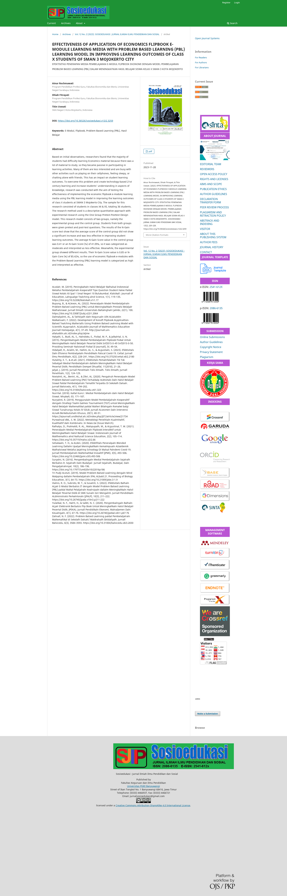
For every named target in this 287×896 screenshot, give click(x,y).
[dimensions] (215, 500)
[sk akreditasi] (215, 129)
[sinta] (213, 511)
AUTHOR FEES (208, 242)
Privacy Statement (211, 352)
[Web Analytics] (197, 698)
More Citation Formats (157, 234)
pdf (150, 151)
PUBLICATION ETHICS (213, 189)
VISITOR (205, 229)
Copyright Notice (210, 347)
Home (55, 34)
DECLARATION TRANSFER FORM (210, 200)
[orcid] (215, 461)
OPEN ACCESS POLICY (213, 174)
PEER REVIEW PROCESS (214, 207)
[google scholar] (215, 445)
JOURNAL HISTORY (211, 247)
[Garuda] (215, 429)
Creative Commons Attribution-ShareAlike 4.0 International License (153, 805)
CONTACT (206, 252)
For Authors (201, 62)
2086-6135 (216, 308)
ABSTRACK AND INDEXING (209, 222)
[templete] (213, 273)
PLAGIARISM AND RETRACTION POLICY (213, 213)
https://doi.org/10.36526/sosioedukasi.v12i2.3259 (85, 120)
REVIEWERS (207, 169)
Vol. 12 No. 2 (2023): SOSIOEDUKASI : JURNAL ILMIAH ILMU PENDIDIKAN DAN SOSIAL (117, 34)
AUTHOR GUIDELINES (213, 194)
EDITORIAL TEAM (210, 164)
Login (237, 2)
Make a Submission (207, 713)
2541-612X (216, 287)
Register (226, 2)
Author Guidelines (211, 342)
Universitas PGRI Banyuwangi (143, 786)
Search (233, 23)
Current (51, 23)
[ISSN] (210, 303)
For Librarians (202, 67)
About (79, 23)
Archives (66, 23)
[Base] (215, 477)
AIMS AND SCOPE (211, 184)
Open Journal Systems (207, 38)
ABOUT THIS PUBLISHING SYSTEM (213, 235)
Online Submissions (212, 337)
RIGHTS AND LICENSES (214, 179)
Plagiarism (206, 357)
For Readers (201, 57)
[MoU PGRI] (214, 396)
